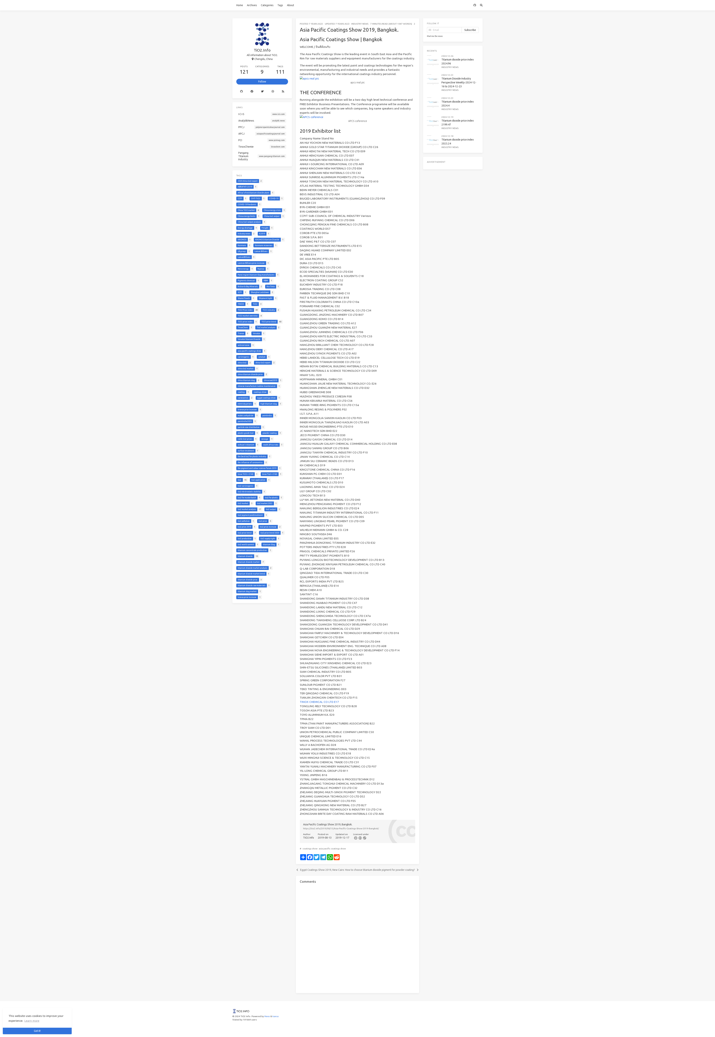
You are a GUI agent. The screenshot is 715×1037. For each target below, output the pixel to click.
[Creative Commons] (355, 837)
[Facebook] (252, 91)
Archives (252, 5)
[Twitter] (262, 91)
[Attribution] (360, 837)
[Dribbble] (273, 91)
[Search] (481, 5)
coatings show (310, 848)
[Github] (241, 91)
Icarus (275, 1016)
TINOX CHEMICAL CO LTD (316, 701)
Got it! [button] (37, 1030)
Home (239, 5)
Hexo (267, 1016)
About (290, 5)
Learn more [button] (31, 1020)
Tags (280, 5)
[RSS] (283, 91)
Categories (267, 5)
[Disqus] (357, 937)
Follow (262, 81)
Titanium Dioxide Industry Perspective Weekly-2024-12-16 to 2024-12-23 (458, 82)
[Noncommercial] (364, 837)
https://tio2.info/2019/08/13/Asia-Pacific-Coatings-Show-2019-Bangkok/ (341, 828)
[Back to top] (429, 1029)
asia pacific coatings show (332, 848)
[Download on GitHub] (475, 5)
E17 (336, 701)
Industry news (359, 24)
